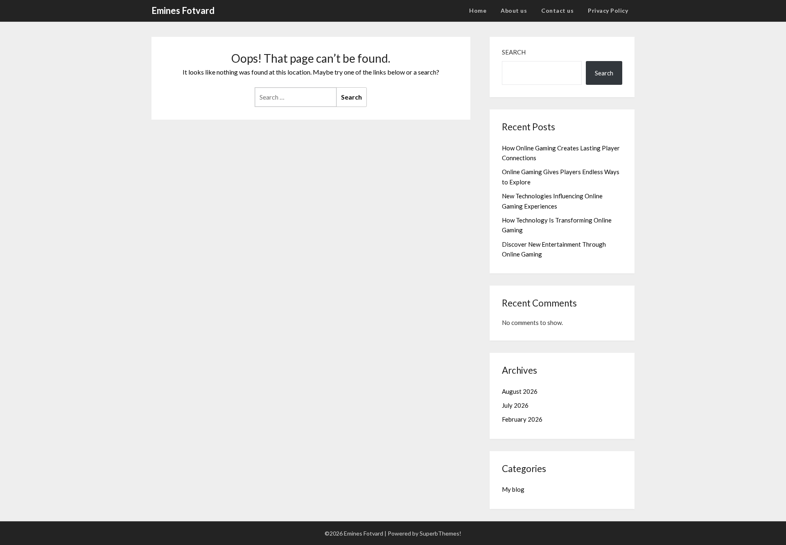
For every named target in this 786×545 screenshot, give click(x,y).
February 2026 (522, 419)
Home (477, 10)
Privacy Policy (608, 10)
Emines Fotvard (183, 10)
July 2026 (515, 405)
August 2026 (520, 391)
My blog (513, 489)
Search (514, 52)
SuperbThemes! (440, 533)
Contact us (557, 10)
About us (514, 10)
